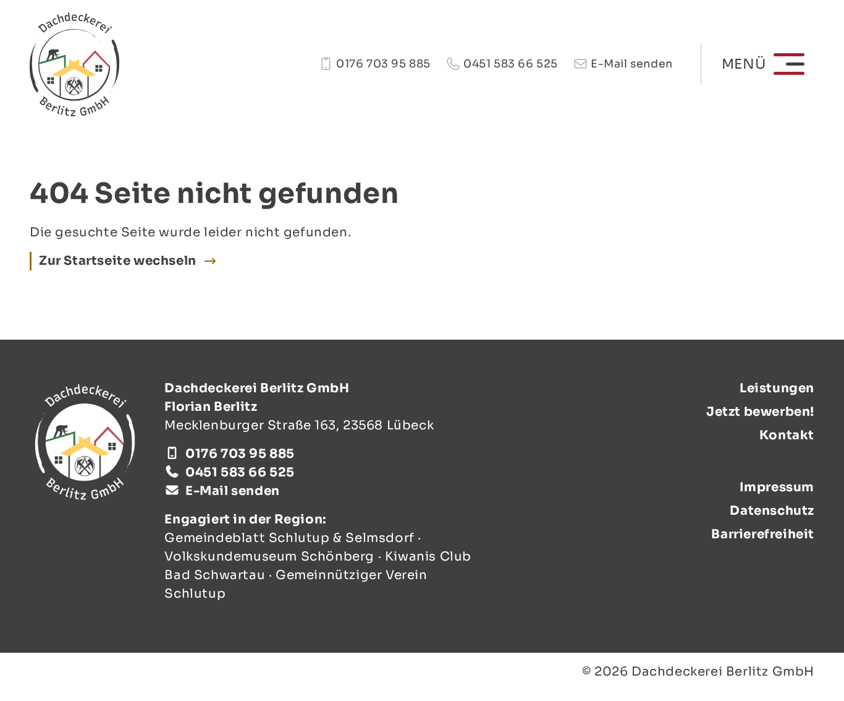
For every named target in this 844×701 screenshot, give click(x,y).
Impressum (777, 487)
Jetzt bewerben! (760, 411)
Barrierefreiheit (762, 534)
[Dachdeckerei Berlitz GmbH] (74, 64)
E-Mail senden (632, 64)
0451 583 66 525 (510, 64)
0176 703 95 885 (383, 64)
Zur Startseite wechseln (117, 261)
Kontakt (786, 435)
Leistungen (777, 388)
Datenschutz (772, 510)
